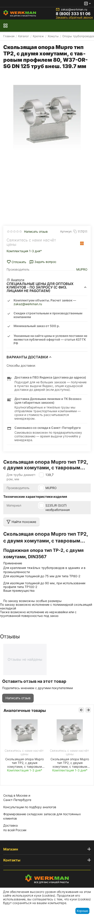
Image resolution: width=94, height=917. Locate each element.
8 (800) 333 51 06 (73, 14)
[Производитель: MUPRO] (82, 243)
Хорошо (82, 911)
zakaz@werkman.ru (74, 9)
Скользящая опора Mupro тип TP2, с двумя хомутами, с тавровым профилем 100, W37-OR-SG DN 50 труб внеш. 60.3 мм (24, 762)
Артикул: (66, 231)
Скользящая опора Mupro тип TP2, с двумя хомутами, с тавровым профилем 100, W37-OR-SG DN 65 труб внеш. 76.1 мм (69, 762)
